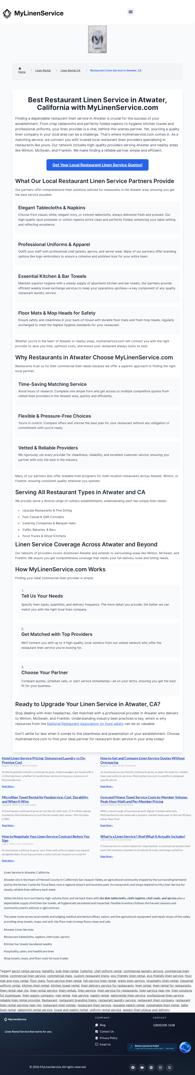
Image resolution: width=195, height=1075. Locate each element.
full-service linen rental (99, 981)
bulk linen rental (67, 971)
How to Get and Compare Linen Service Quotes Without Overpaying (142, 760)
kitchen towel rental (65, 985)
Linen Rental (43, 70)
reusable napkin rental (129, 1005)
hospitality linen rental (162, 981)
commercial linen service (28, 976)
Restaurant (49, 1000)
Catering (86, 971)
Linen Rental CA (70, 70)
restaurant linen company (155, 1000)
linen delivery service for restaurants (107, 985)
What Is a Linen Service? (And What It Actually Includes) (142, 836)
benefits (48, 971)
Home (22, 72)
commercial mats (59, 976)
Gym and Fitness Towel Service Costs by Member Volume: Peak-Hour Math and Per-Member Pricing (144, 799)
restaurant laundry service (117, 1000)
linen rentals (67, 990)
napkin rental (99, 995)
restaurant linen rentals (59, 1005)
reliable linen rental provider (20, 1000)
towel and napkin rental (71, 1010)
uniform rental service (105, 1010)
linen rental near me (14, 990)
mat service (80, 995)
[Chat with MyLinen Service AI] (185, 1047)
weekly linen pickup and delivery (146, 1010)
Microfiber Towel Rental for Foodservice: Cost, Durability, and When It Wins (45, 799)
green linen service (131, 981)
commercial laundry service (143, 971)
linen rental (143, 985)
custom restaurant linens (91, 976)
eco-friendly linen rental (128, 976)
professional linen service (165, 995)
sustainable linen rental (162, 1005)
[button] (130, 11)
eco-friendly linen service (165, 976)
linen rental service (43, 990)
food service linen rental (64, 981)
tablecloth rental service (35, 1010)
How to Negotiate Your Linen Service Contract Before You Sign (46, 838)
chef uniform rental (108, 971)
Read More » (8, 786)
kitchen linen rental (35, 985)
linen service (87, 990)
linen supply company (38, 995)
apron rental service (26, 971)
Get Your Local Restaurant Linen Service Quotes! (97, 165)
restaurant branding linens (78, 1000)
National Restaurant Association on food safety (85, 724)
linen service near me (154, 990)
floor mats (37, 981)
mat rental (62, 995)
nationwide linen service (128, 995)
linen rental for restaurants (172, 985)
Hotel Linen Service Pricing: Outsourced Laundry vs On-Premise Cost (44, 760)
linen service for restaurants (118, 990)
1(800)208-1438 (164, 1025)
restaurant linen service (94, 1005)
